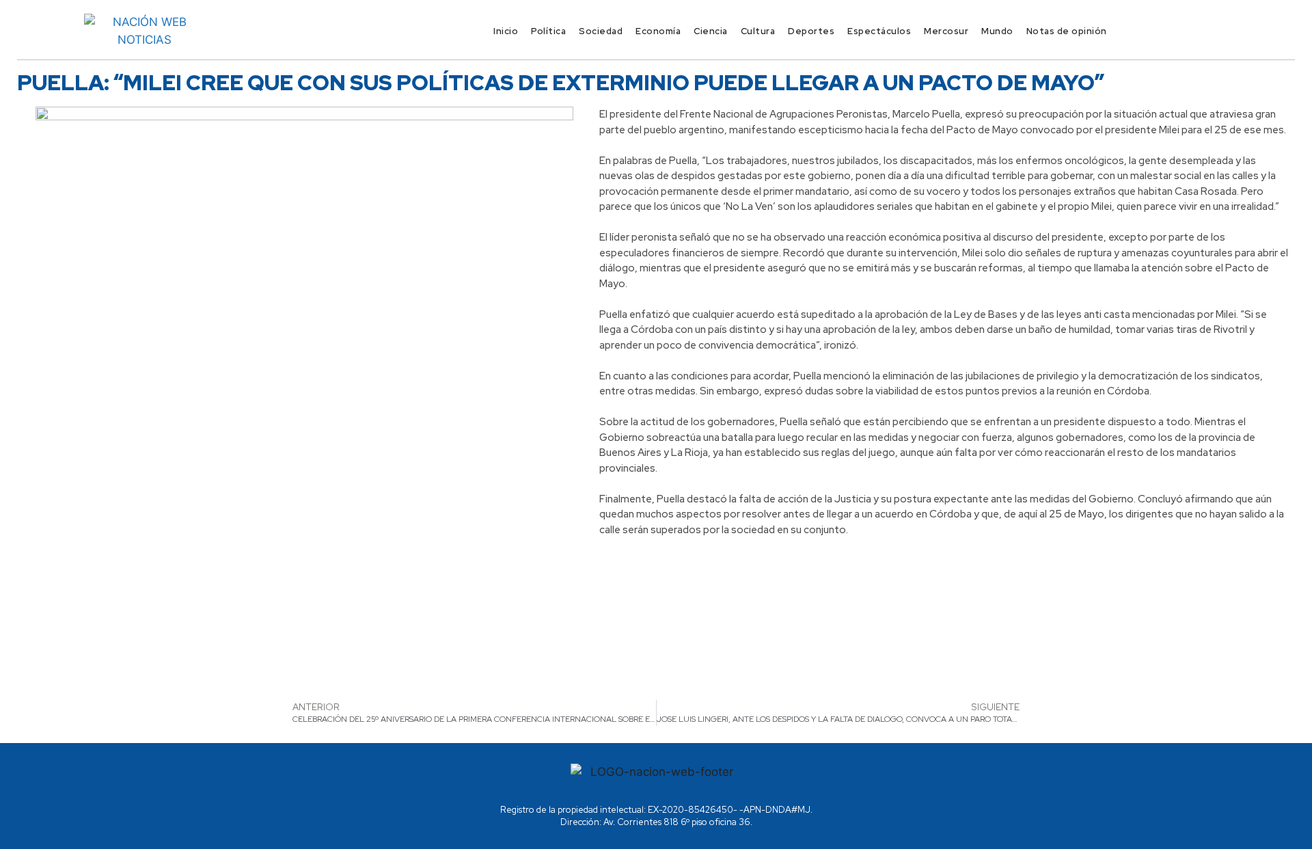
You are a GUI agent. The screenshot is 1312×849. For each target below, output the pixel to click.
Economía (658, 31)
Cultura (758, 31)
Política (548, 31)
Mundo (997, 31)
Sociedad (601, 31)
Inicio (505, 31)
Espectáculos (879, 31)
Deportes (811, 31)
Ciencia (711, 31)
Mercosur (946, 31)
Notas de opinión (1066, 31)
